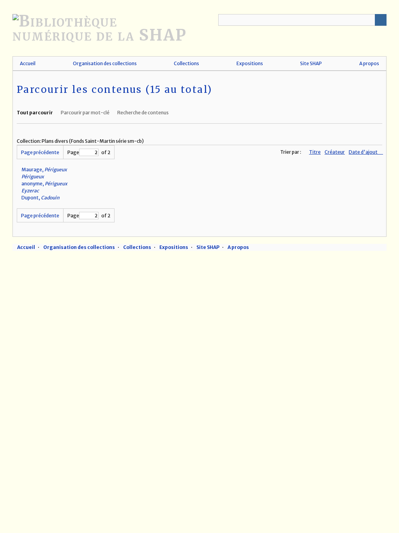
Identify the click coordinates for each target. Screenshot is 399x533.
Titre (315, 152)
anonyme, (44, 184)
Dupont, (40, 198)
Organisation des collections (105, 63)
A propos (369, 63)
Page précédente (40, 152)
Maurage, (44, 169)
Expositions (250, 63)
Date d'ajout (363, 152)
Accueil (27, 63)
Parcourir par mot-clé (85, 112)
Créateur (335, 152)
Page (73, 152)
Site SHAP (311, 63)
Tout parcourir (35, 112)
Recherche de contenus (143, 112)
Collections (186, 63)
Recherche (381, 20)
